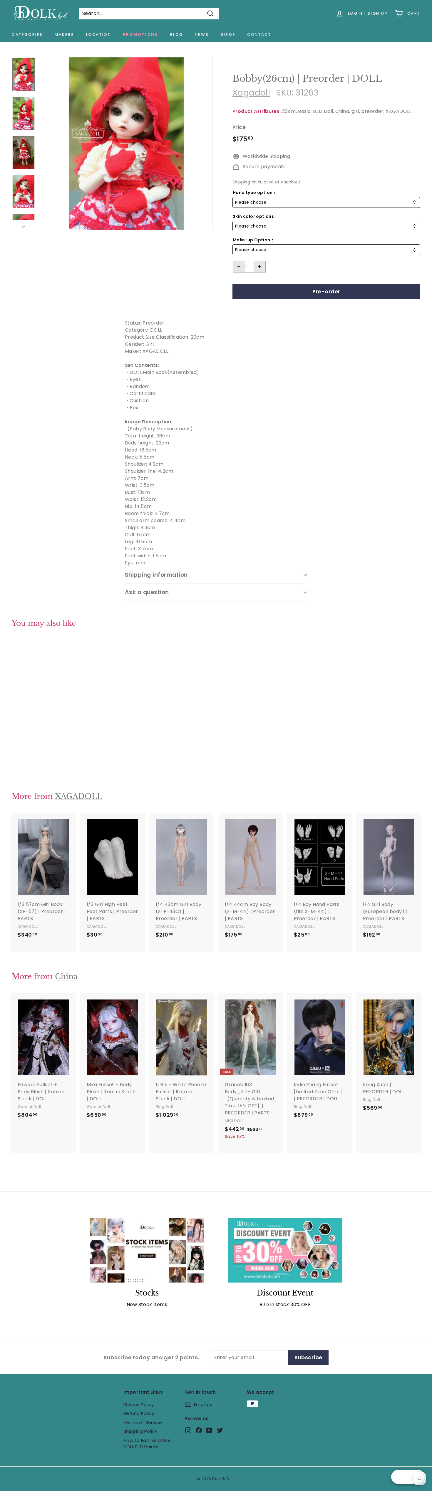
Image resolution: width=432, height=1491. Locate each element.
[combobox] (326, 202)
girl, (355, 111)
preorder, (372, 111)
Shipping (241, 182)
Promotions (140, 34)
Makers (64, 34)
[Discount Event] (285, 1250)
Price (239, 127)
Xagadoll (251, 92)
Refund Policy (138, 1413)
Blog (176, 34)
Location (98, 34)
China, (342, 111)
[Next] (23, 225)
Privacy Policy (138, 1404)
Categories (27, 34)
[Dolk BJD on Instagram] (188, 1430)
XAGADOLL (398, 111)
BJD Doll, (323, 111)
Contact (259, 34)
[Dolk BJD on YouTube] (209, 1430)
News (202, 34)
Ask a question (147, 592)
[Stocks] (147, 1250)
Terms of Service (142, 1422)
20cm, (289, 111)
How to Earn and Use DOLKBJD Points (147, 1443)
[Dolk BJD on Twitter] (220, 1430)
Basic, (305, 111)
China (66, 976)
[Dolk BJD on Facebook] (199, 1430)
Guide (227, 34)
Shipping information (156, 575)
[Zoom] (126, 143)
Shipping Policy (140, 1431)
